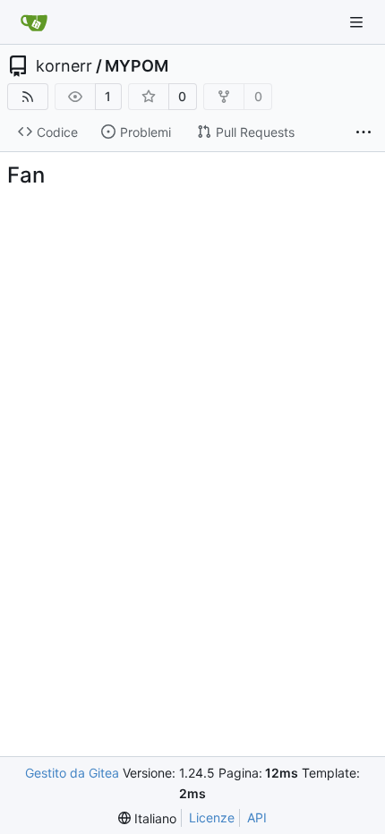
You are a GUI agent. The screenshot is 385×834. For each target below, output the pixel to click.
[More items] (363, 132)
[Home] (34, 22)
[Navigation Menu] (358, 22)
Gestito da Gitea (72, 772)
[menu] (147, 818)
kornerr (64, 66)
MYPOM (136, 66)
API (257, 817)
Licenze (212, 817)
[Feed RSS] (27, 96)
